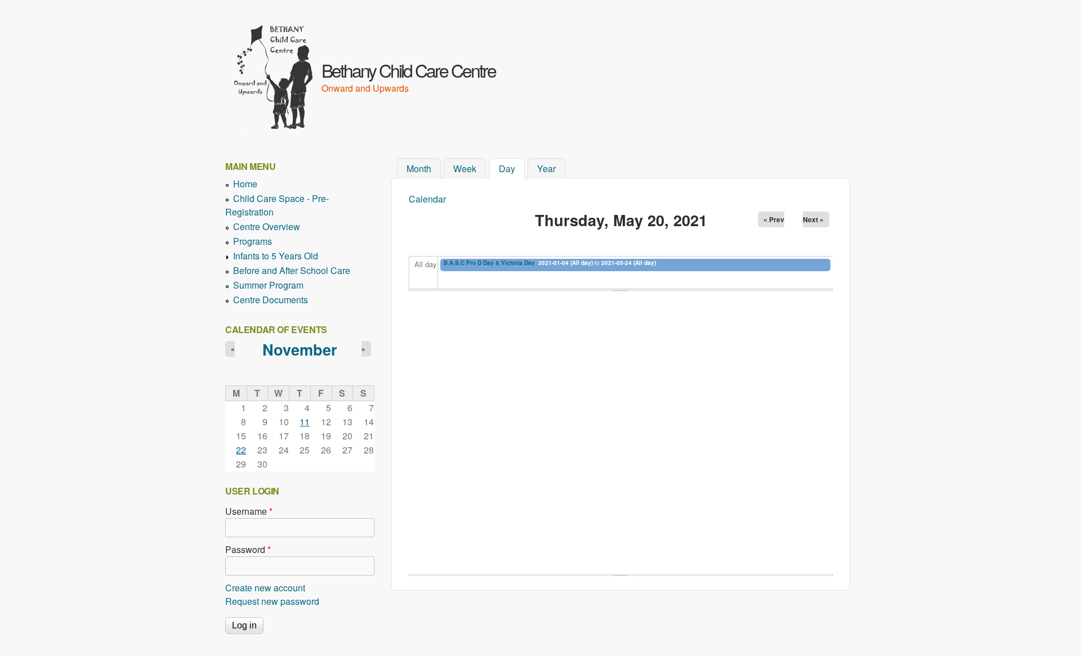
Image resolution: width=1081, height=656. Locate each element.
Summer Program (268, 284)
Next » (813, 219)
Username (249, 511)
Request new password (272, 601)
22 (241, 449)
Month (419, 168)
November (299, 349)
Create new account (265, 587)
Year (546, 168)
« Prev (773, 219)
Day (512, 168)
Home (245, 183)
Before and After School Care (291, 270)
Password (248, 549)
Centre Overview (266, 226)
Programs (252, 241)
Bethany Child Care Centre (408, 70)
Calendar (427, 198)
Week (464, 168)
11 (305, 421)
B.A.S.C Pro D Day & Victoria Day (489, 263)
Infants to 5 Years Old (275, 255)
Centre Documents (270, 299)
